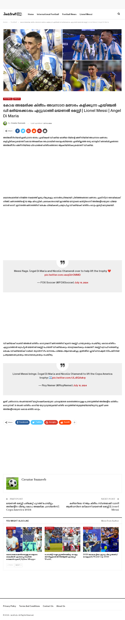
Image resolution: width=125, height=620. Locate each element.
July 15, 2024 (81, 282)
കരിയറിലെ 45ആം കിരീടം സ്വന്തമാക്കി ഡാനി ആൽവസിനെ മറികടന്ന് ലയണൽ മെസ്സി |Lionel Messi (92, 506)
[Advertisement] (62, 172)
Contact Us (48, 606)
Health (17, 99)
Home (31, 14)
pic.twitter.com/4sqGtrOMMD (63, 275)
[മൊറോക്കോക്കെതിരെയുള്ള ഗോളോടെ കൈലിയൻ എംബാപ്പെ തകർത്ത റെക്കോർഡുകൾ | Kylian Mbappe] (24, 539)
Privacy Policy (9, 606)
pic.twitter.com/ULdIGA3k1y (69, 378)
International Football (48, 14)
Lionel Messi (86, 14)
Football (8, 99)
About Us (60, 606)
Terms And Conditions (29, 606)
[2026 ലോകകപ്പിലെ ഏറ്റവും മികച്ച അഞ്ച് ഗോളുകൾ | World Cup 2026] (101, 539)
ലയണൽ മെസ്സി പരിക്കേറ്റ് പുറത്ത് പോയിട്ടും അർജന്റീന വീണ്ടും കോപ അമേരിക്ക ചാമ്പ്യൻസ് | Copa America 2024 (32, 506)
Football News (69, 14)
